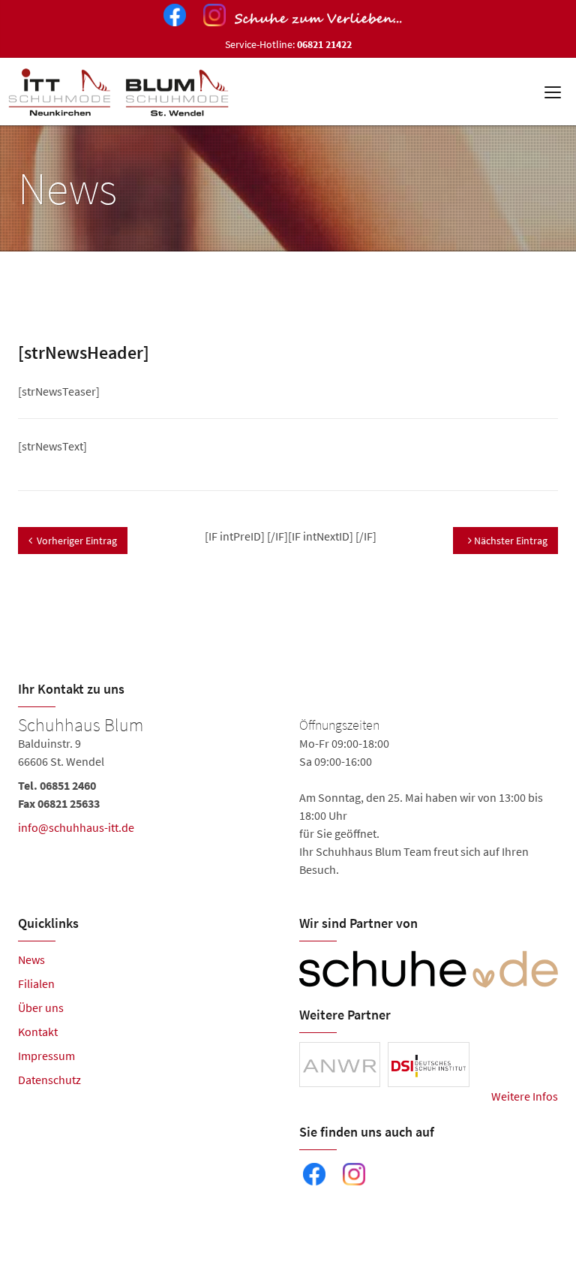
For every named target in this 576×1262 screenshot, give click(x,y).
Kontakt (38, 1031)
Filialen (36, 983)
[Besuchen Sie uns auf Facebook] (172, 17)
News (31, 959)
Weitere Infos (524, 1096)
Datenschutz (49, 1079)
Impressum (46, 1055)
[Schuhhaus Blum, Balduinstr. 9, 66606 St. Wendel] (288, 797)
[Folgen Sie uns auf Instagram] (211, 17)
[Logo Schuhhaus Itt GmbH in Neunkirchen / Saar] (120, 91)
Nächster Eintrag (510, 540)
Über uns (41, 1007)
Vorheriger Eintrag (77, 540)
